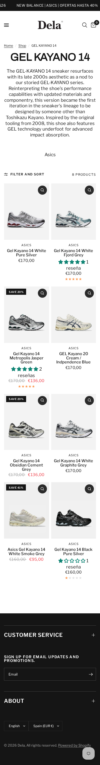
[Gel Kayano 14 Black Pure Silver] (73, 510)
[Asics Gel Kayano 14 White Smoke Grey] (26, 510)
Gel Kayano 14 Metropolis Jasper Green (26, 358)
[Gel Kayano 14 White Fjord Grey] (73, 211)
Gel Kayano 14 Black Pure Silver (73, 552)
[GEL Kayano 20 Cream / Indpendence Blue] (73, 315)
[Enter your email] (90, 674)
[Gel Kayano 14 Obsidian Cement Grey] (26, 422)
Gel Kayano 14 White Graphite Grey (73, 463)
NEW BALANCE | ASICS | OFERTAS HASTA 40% (54, 5)
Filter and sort (27, 174)
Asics (50, 154)
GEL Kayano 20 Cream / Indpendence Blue (73, 358)
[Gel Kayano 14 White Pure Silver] (26, 211)
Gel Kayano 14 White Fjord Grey (73, 253)
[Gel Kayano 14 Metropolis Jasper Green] (26, 315)
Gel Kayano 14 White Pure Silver (26, 253)
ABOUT (14, 701)
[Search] (84, 25)
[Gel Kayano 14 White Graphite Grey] (73, 422)
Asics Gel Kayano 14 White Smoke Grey (26, 552)
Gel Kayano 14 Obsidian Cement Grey (26, 465)
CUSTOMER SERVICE (33, 635)
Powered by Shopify (74, 745)
